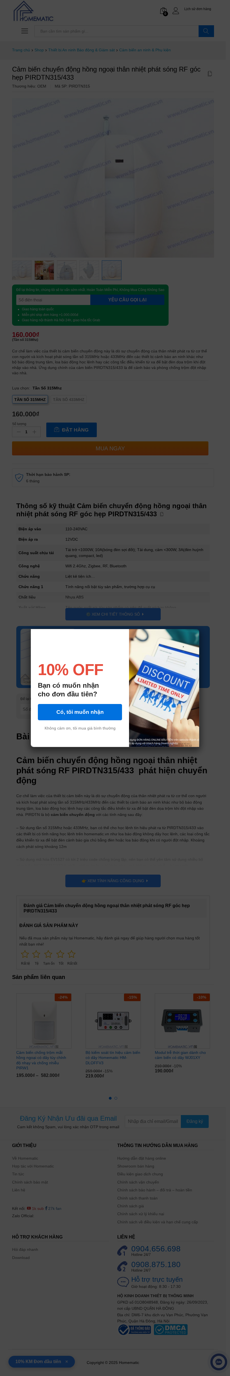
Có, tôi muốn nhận (80, 717)
